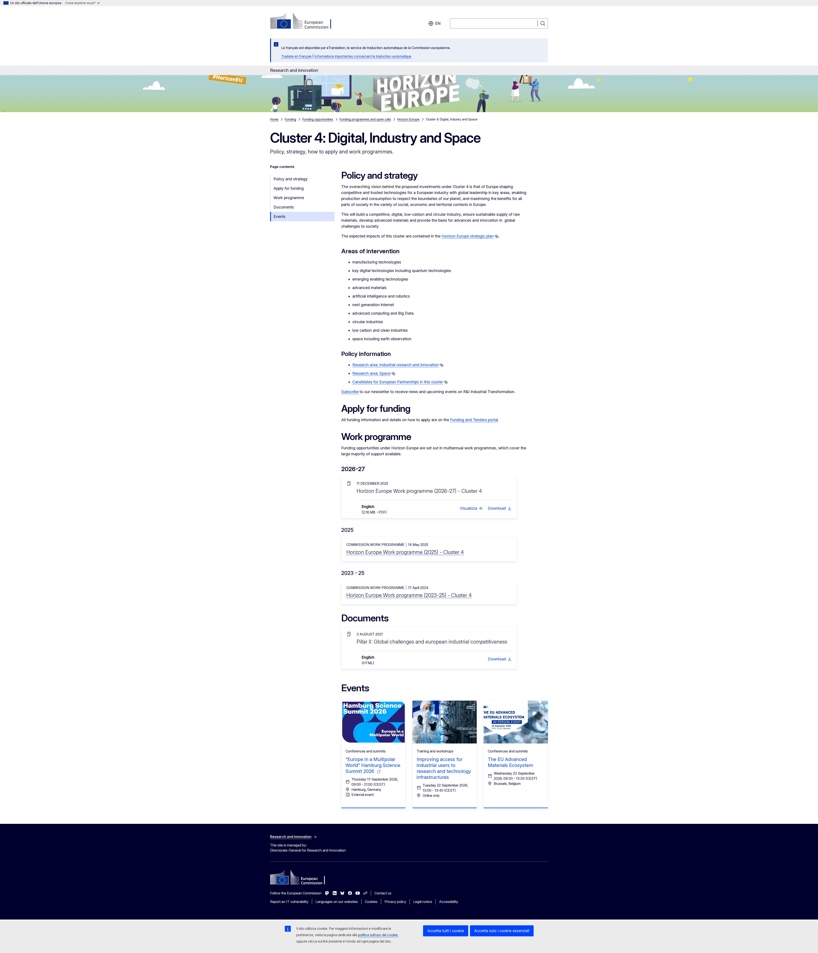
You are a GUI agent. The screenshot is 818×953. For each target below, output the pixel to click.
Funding (290, 119)
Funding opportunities (317, 119)
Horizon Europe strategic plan (468, 236)
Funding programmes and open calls (365, 119)
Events (279, 216)
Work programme (289, 197)
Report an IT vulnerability (289, 901)
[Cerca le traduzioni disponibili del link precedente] (496, 236)
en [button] (438, 23)
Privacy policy (395, 901)
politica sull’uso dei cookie (378, 935)
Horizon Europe (408, 119)
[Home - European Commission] (304, 21)
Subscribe (350, 391)
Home (274, 119)
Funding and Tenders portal (474, 420)
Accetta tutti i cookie (445, 930)
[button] (471, 508)
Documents (284, 207)
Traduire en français (296, 56)
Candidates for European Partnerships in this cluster (397, 382)
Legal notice (422, 901)
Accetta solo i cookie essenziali (501, 930)
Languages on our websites (336, 901)
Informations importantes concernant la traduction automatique (362, 56)
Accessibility (448, 901)
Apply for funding (289, 188)
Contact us (382, 893)
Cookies (371, 901)
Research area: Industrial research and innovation (395, 365)
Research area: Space (371, 373)
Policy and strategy (291, 179)
